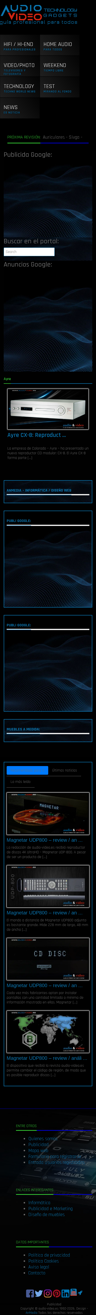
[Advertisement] (48, 199)
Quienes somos (43, 1138)
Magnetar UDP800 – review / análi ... (47, 1058)
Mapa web (38, 1150)
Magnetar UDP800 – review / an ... (45, 840)
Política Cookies (43, 1261)
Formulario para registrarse (54, 1156)
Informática (39, 1203)
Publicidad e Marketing (50, 1208)
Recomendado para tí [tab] (27, 770)
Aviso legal (38, 1267)
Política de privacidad (49, 1255)
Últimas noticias (64, 770)
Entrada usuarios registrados (56, 1162)
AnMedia (31, 1313)
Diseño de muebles (46, 1214)
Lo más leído (21, 781)
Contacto (36, 1273)
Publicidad (38, 1144)
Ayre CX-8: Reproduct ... (36, 435)
